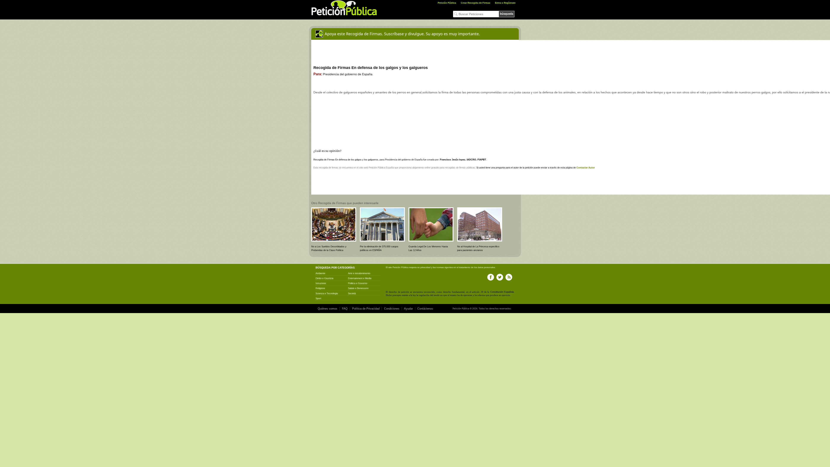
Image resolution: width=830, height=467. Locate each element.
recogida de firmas (328, 167)
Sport (318, 298)
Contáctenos (425, 308)
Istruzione (321, 283)
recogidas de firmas (455, 167)
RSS (508, 277)
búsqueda (506, 13)
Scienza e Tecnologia (327, 293)
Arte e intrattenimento (359, 273)
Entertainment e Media (359, 278)
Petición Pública (447, 3)
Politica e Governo (357, 283)
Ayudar (408, 308)
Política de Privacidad (366, 308)
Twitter (499, 277)
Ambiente (320, 273)
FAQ (345, 308)
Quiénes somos (327, 308)
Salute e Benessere (358, 288)
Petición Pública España (381, 167)
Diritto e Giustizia (324, 278)
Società (352, 293)
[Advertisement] (390, 127)
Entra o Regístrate (505, 3)
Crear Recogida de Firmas (475, 3)
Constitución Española (502, 292)
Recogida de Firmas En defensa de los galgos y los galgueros (345, 159)
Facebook (490, 277)
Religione (320, 288)
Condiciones (391, 308)
